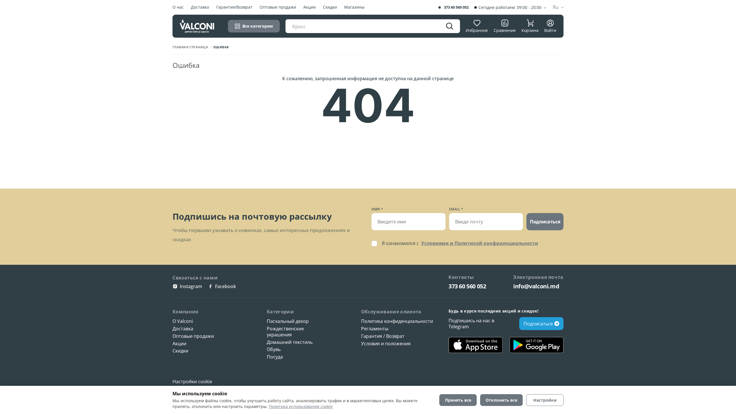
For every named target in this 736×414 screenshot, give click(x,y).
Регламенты (374, 329)
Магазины (354, 7)
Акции (309, 7)
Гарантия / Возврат (383, 336)
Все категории (257, 26)
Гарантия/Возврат (234, 7)
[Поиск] (449, 26)
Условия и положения (386, 344)
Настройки (545, 400)
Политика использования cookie (301, 406)
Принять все (458, 400)
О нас (178, 7)
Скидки (330, 7)
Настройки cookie (192, 381)
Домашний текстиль (290, 342)
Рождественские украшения (285, 332)
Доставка (200, 7)
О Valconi (182, 321)
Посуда (275, 357)
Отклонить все (501, 400)
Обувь (274, 349)
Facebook (225, 286)
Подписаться (545, 221)
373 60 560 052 (456, 7)
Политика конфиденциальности (397, 321)
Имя (377, 209)
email (456, 209)
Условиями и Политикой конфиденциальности (479, 243)
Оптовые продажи (278, 7)
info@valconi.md (536, 286)
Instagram (191, 286)
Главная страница (190, 47)
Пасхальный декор (288, 321)
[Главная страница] (197, 26)
